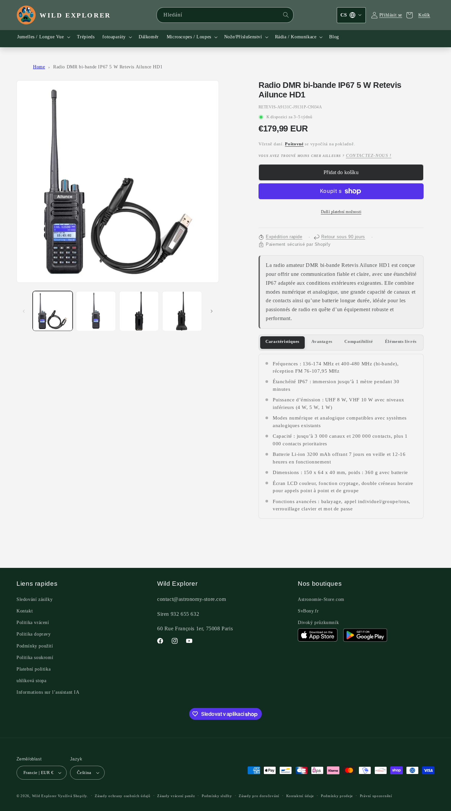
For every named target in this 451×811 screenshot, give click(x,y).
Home (39, 66)
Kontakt (25, 610)
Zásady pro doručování (259, 796)
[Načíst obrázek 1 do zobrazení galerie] (53, 311)
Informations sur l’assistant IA (48, 692)
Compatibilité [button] (358, 341)
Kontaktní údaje (300, 796)
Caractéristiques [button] (282, 341)
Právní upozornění (376, 796)
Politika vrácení (33, 622)
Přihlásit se (390, 15)
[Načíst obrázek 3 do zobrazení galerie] (139, 311)
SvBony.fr (308, 610)
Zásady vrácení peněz (176, 796)
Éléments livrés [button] (401, 341)
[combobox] (225, 15)
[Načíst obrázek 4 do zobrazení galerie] (182, 311)
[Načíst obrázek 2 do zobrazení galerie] (96, 311)
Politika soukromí (35, 657)
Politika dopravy (34, 634)
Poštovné (294, 144)
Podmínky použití (35, 646)
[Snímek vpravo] (211, 311)
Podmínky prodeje (337, 796)
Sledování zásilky (34, 599)
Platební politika (34, 669)
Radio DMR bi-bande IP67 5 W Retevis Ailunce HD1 (107, 66)
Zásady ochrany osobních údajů (122, 796)
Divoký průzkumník (318, 622)
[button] (43, 37)
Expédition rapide (284, 237)
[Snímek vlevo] (24, 311)
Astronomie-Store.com (321, 599)
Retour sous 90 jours (343, 237)
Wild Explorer (44, 796)
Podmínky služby (217, 796)
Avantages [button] (321, 341)
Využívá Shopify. (73, 796)
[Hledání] (286, 15)
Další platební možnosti (341, 211)
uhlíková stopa (31, 680)
